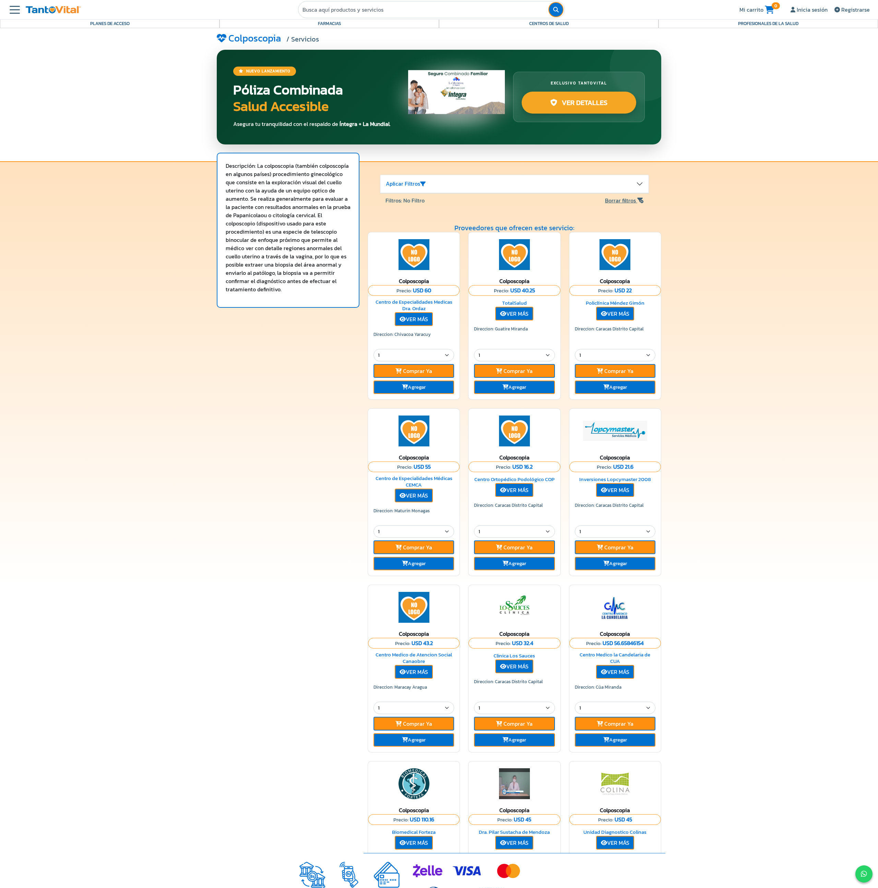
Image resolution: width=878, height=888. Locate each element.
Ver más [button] (417, 319)
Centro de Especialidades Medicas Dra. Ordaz (414, 305)
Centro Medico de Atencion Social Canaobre (414, 658)
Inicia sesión (811, 9)
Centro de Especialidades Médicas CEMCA (414, 481)
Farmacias (329, 23)
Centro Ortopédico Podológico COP (514, 479)
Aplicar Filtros (403, 183)
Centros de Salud (549, 23)
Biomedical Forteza (414, 832)
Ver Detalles (583, 102)
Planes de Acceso (110, 23)
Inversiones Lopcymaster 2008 (615, 479)
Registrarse (855, 9)
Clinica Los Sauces (514, 655)
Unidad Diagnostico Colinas (614, 832)
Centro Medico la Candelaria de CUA (615, 658)
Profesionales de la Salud (768, 23)
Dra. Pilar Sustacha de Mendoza (514, 832)
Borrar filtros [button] (621, 200)
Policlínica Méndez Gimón (615, 303)
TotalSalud (514, 303)
